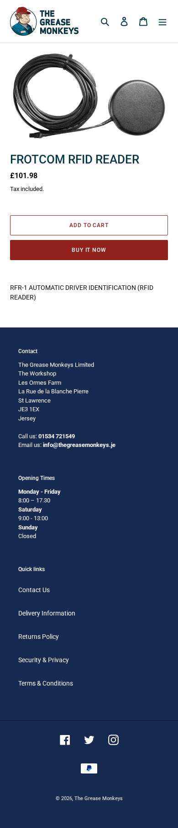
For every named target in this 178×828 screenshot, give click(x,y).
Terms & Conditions (45, 683)
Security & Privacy (43, 660)
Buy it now (89, 250)
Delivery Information (46, 613)
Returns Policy (38, 636)
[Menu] (162, 21)
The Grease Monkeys (98, 798)
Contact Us (34, 590)
